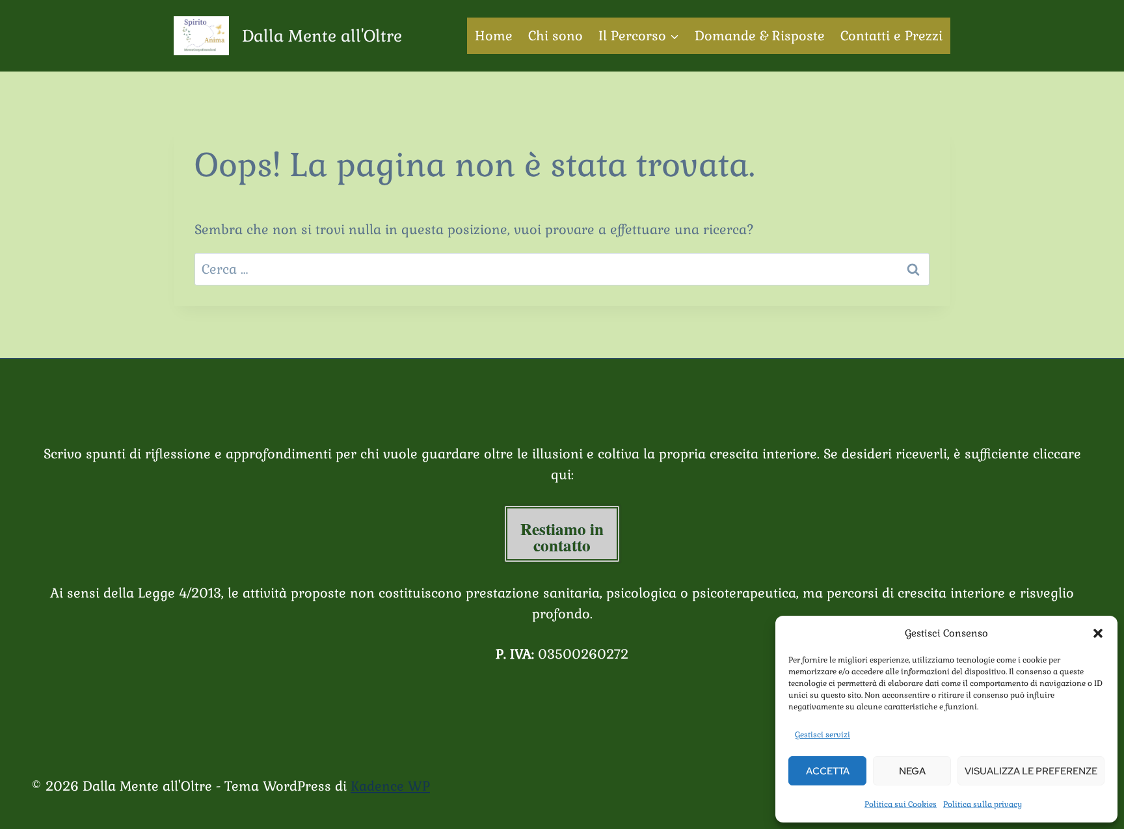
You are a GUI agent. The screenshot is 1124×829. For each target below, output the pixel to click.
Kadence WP (390, 786)
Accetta (828, 771)
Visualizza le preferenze (1031, 771)
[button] (1097, 633)
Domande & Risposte (760, 35)
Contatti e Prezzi (891, 35)
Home (494, 35)
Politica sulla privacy (982, 804)
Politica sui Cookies (900, 804)
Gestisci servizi (822, 735)
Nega (912, 771)
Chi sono (555, 35)
